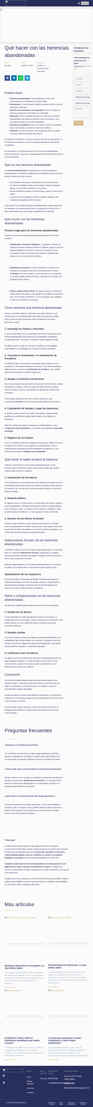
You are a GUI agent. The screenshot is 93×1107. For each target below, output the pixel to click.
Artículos (30, 1088)
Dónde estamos (30, 1082)
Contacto (30, 1093)
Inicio (29, 1077)
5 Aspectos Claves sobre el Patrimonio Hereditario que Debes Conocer (22, 1040)
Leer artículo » (10, 987)
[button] (79, 3)
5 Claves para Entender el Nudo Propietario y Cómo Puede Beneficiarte (64, 1040)
